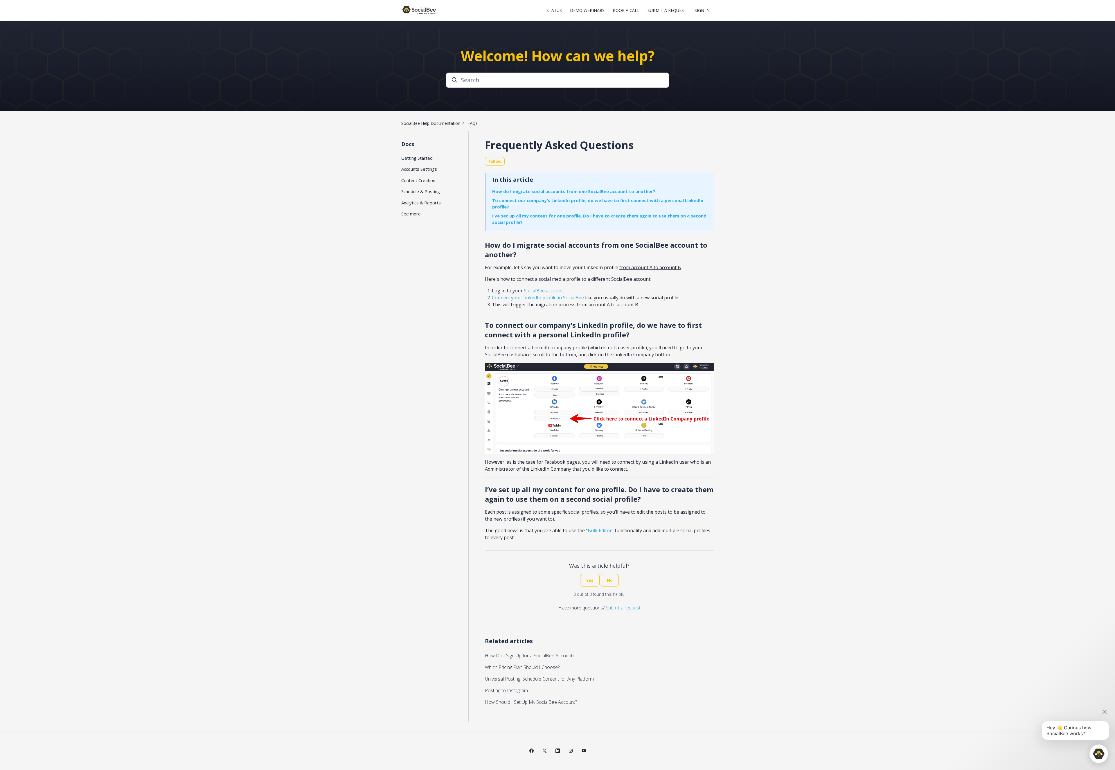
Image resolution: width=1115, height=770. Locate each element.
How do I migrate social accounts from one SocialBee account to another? (573, 191)
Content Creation (418, 180)
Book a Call (626, 10)
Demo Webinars (587, 10)
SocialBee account (543, 290)
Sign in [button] (702, 10)
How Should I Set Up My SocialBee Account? (531, 702)
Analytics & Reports (421, 203)
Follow (494, 161)
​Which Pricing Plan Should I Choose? (522, 667)
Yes (590, 580)
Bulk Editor (600, 530)
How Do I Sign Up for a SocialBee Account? (529, 655)
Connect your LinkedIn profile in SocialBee (538, 297)
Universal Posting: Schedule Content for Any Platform (539, 679)
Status (554, 10)
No (610, 580)
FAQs (472, 123)
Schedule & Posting (420, 191)
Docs (407, 144)
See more (411, 214)
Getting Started (417, 158)
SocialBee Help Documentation (430, 123)
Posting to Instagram (506, 690)
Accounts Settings (419, 169)
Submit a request (667, 10)
